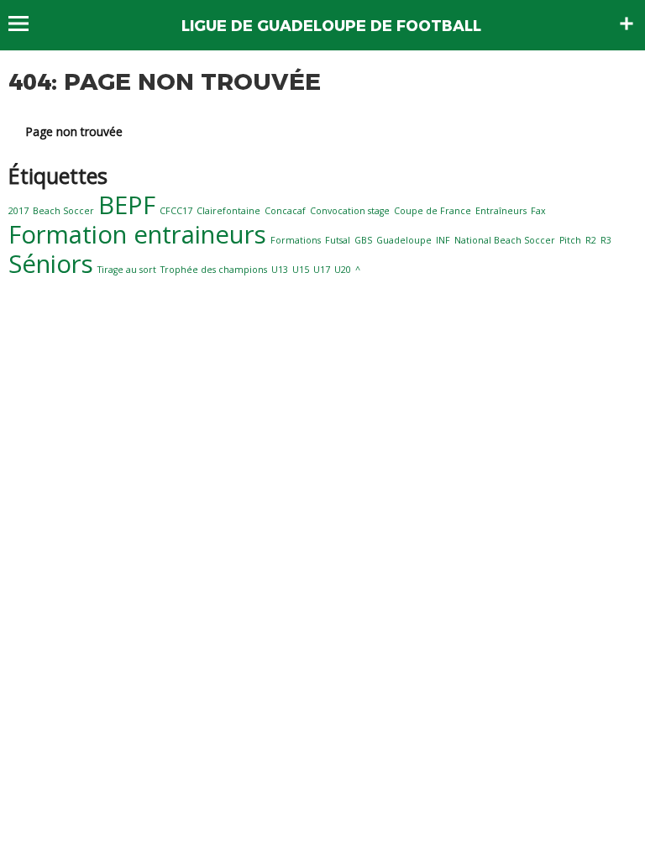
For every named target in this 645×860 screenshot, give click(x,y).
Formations (295, 240)
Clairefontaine (228, 211)
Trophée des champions (213, 269)
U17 (321, 269)
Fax (538, 211)
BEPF (126, 205)
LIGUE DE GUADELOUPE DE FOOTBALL (331, 26)
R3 (605, 240)
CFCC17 (176, 211)
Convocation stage (350, 211)
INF (443, 240)
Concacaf (285, 211)
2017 (18, 211)
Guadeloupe (404, 240)
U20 (342, 269)
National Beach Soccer (504, 240)
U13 (279, 269)
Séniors (50, 264)
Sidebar (626, 23)
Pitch (570, 240)
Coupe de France (432, 211)
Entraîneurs (501, 211)
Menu (26, 23)
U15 (300, 269)
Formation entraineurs (137, 234)
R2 (590, 240)
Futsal (337, 240)
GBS (363, 240)
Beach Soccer (63, 211)
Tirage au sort (126, 269)
